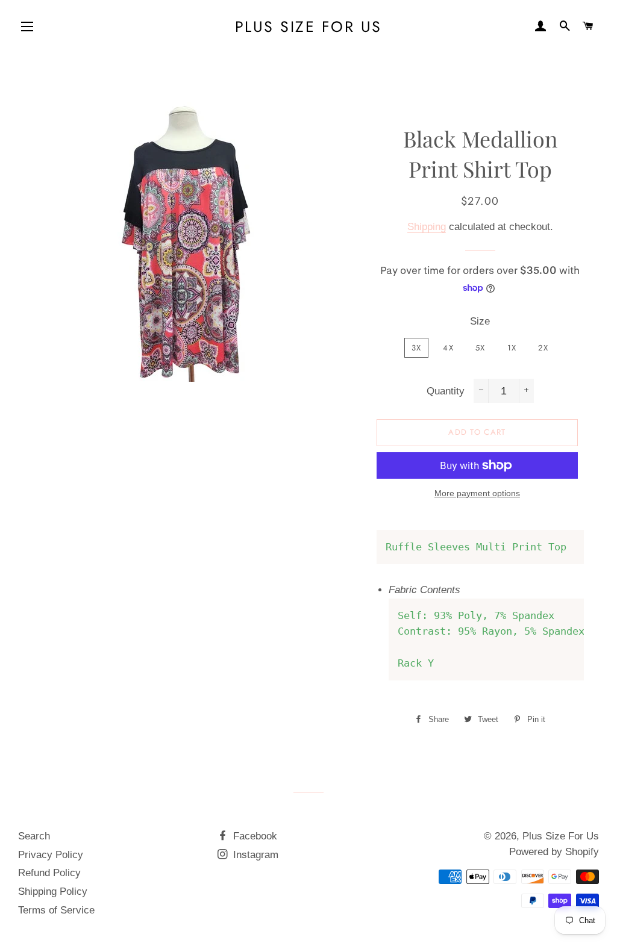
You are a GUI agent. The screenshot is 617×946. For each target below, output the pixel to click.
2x (543, 347)
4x (448, 347)
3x (417, 347)
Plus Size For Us (308, 26)
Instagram (254, 854)
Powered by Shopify (554, 851)
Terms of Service (56, 910)
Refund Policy (49, 873)
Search (34, 836)
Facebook (253, 836)
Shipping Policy (52, 891)
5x (480, 347)
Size (480, 321)
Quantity (446, 391)
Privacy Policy (50, 854)
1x (512, 347)
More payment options (477, 493)
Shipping (426, 226)
